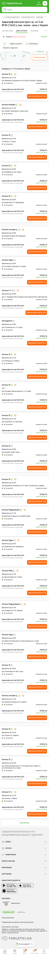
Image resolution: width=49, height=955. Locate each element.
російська (21, 912)
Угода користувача (8, 918)
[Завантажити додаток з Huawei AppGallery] (9, 891)
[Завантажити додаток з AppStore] (25, 885)
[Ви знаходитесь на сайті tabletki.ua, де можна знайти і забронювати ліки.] (12, 3)
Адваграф (39, 17)
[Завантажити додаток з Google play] (9, 885)
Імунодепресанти (28, 17)
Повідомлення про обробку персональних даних (17, 922)
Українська (7, 912)
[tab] (22, 31)
